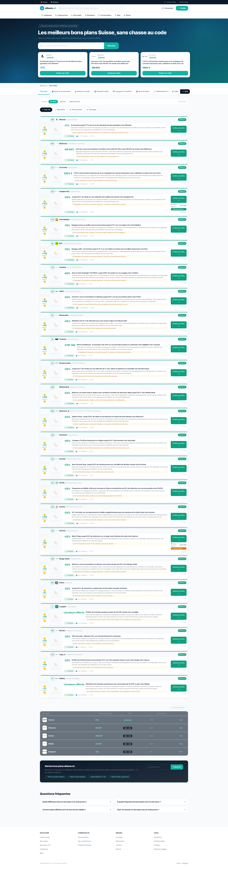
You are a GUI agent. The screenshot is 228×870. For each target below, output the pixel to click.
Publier (183, 8)
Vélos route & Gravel (73, 339)
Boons (128, 15)
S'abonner (177, 767)
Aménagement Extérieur (76, 315)
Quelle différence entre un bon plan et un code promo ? (76, 802)
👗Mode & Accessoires (61, 91)
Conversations (105, 15)
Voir (181, 720)
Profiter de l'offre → (179, 129)
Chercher (111, 46)
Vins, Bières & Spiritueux (78, 363)
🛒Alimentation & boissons (164, 91)
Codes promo (63, 15)
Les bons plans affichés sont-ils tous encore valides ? (76, 810)
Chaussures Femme (72, 530)
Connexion (168, 8)
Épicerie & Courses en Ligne (73, 483)
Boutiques (91, 15)
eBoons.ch (43, 85)
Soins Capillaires (71, 606)
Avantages (92, 109)
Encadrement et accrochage (76, 143)
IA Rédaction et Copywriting (74, 630)
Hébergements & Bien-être (77, 387)
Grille (176, 91)
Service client (171, 2)
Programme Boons (84, 845)
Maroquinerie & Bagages (72, 678)
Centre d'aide (183, 2)
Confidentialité (159, 841)
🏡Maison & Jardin (82, 91)
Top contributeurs (84, 841)
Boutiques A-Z (45, 845)
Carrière (119, 845)
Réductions (61, 109)
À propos (119, 837)
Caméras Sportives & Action (73, 291)
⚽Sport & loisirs (142, 91)
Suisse (178, 863)
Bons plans (77, 15)
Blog (118, 15)
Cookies (157, 845)
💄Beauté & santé (101, 91)
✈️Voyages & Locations (122, 91)
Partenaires (120, 841)
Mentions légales (160, 849)
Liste (186, 91)
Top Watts (53, 101)
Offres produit (77, 109)
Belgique (185, 863)
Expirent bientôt (74, 101)
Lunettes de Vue (75, 191)
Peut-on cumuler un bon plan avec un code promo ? (151, 810)
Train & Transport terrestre (78, 219)
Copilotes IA (68, 582)
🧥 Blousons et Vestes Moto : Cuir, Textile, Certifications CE (84, 411)
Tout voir (43, 91)
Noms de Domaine (72, 119)
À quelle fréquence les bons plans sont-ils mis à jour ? (151, 802)
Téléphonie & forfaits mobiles (74, 506)
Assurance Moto (72, 167)
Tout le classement (178, 707)
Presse (118, 849)
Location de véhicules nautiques (72, 243)
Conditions (158, 837)
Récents (63, 101)
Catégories (48, 15)
